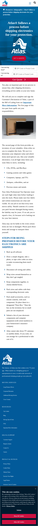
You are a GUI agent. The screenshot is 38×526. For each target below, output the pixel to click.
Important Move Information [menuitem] (10, 428)
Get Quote (17, 79)
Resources (9, 10)
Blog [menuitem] (4, 415)
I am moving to (5, 74)
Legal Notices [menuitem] (6, 480)
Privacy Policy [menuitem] (6, 464)
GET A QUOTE (19, 58)
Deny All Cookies (19, 516)
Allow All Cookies (19, 522)
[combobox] (34, 2)
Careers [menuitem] (5, 452)
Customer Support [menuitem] (7, 439)
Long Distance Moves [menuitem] (8, 387)
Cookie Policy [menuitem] (6, 468)
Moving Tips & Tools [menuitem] (8, 419)
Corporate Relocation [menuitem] (8, 391)
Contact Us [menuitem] (6, 448)
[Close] (35, 489)
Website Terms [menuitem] (6, 472)
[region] (19, 506)
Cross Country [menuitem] (6, 399)
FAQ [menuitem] (4, 423)
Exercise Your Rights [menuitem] (8, 476)
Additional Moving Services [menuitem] (10, 395)
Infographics (18, 10)
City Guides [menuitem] (6, 411)
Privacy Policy (10, 506)
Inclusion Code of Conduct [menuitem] (9, 484)
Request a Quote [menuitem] (7, 444)
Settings (19, 510)
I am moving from (5, 68)
